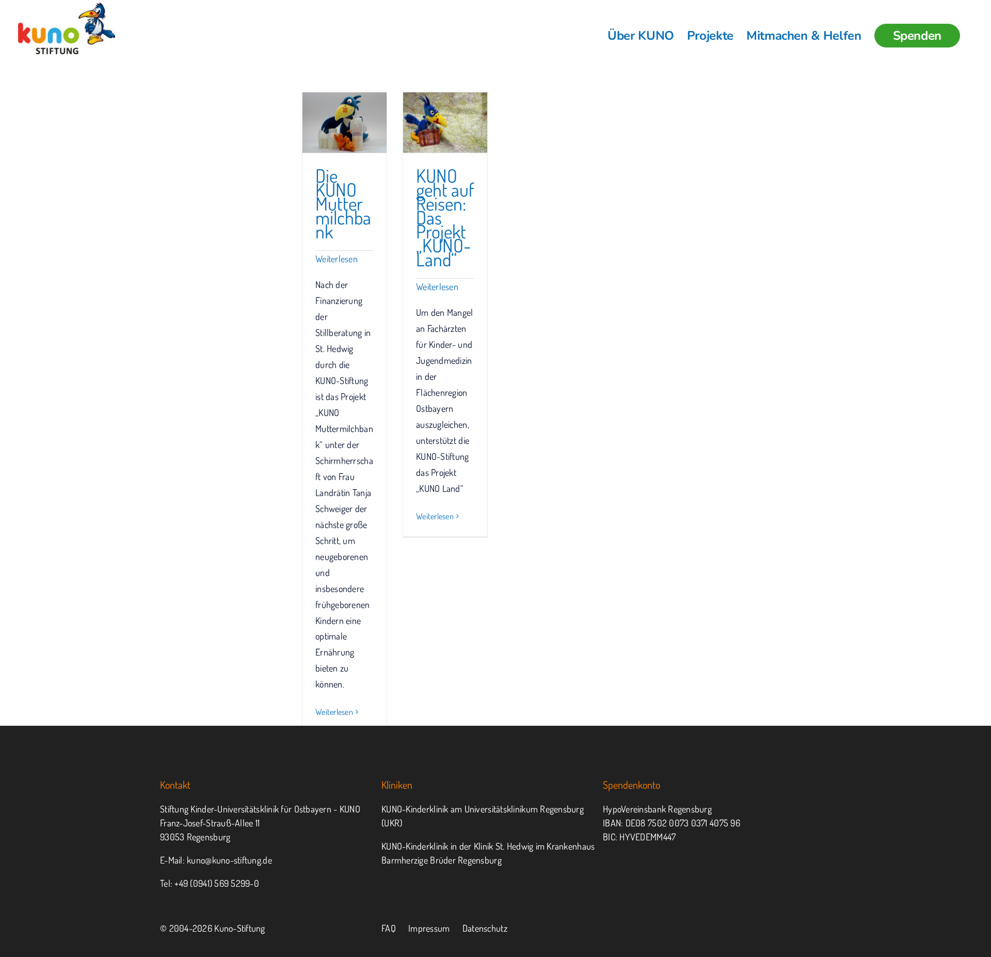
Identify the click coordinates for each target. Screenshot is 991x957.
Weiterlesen (336, 258)
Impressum (429, 928)
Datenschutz (484, 928)
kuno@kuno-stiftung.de (229, 860)
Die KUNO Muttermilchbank (343, 203)
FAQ (388, 928)
